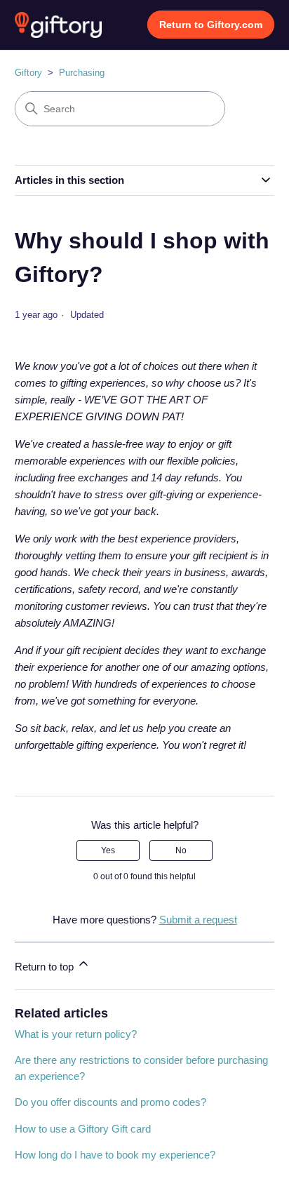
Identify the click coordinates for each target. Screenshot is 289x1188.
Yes (108, 850)
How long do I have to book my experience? (115, 1155)
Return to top (45, 967)
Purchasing (82, 72)
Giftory (28, 72)
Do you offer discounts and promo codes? (110, 1102)
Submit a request (198, 920)
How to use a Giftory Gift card (83, 1129)
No (181, 850)
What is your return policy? (76, 1034)
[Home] (58, 25)
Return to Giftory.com (210, 24)
